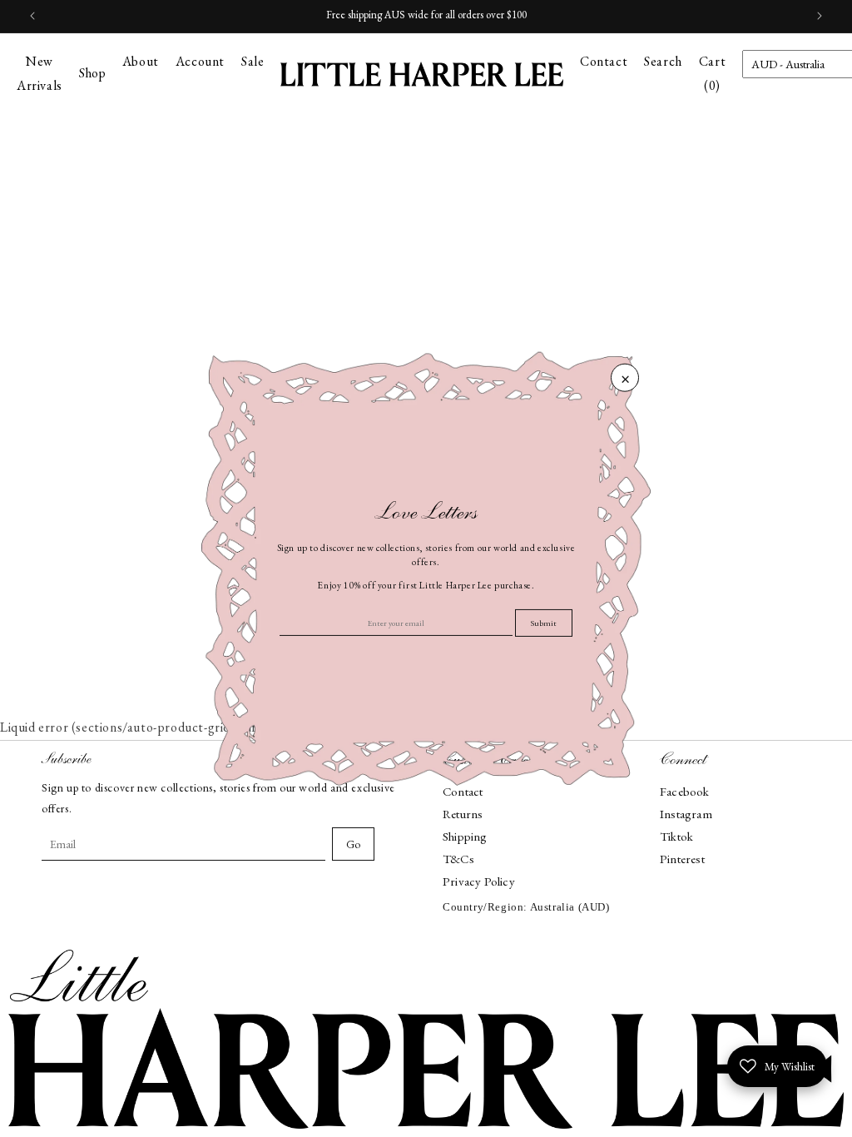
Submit (544, 623)
